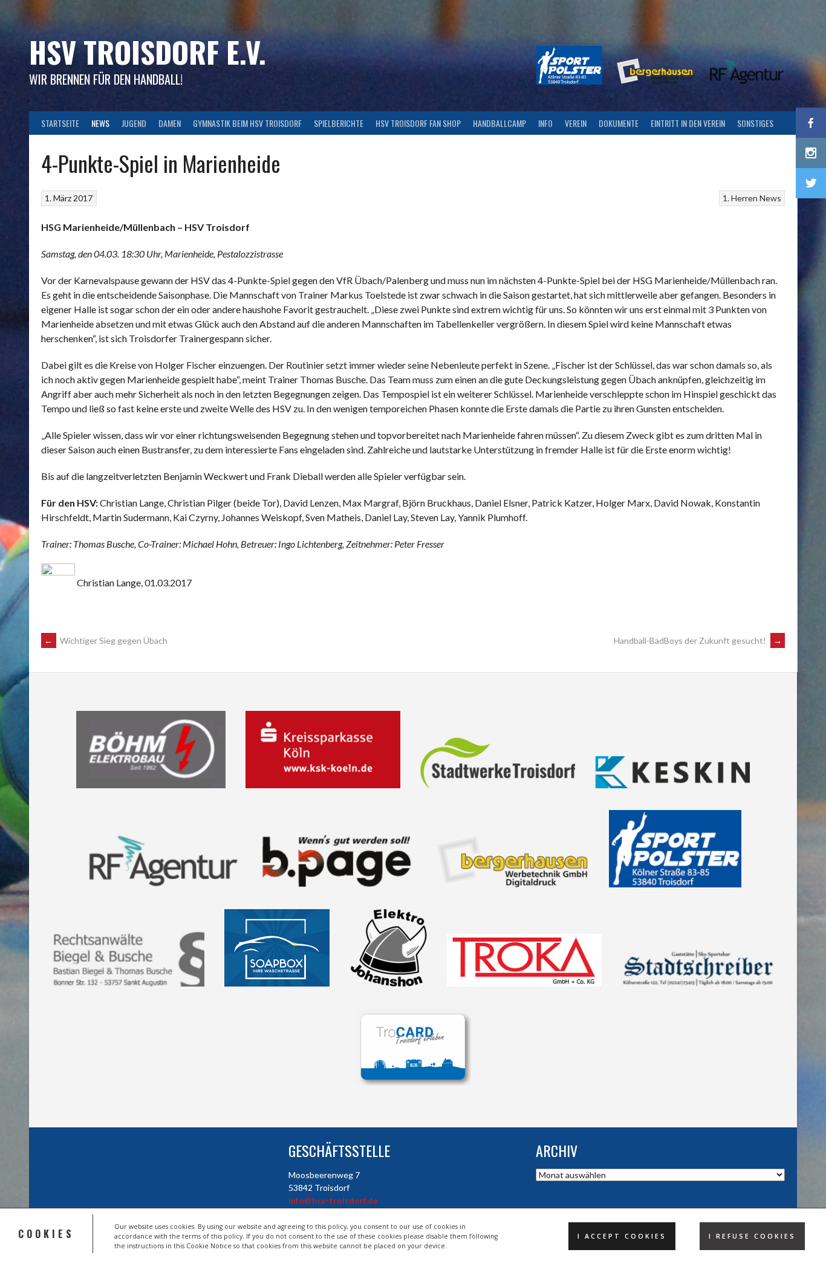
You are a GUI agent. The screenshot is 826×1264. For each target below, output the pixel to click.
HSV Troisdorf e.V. (147, 51)
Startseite (60, 123)
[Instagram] (811, 153)
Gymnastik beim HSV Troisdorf (247, 123)
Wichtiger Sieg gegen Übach (105, 640)
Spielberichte (338, 123)
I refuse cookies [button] (752, 1236)
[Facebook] (811, 123)
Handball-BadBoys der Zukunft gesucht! (698, 640)
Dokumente (619, 123)
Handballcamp (499, 123)
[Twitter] (811, 183)
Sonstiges (755, 123)
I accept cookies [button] (621, 1236)
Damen (169, 123)
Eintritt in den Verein (688, 123)
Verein (576, 123)
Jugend (134, 123)
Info (545, 123)
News (100, 123)
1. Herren (740, 198)
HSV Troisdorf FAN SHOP (418, 123)
